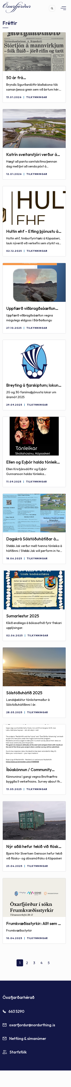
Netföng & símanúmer (27, 1038)
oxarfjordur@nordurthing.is (32, 1024)
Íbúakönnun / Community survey (29, 769)
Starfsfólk (18, 1052)
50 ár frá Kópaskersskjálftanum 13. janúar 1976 (29, 77)
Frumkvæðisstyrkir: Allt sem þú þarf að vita (34, 923)
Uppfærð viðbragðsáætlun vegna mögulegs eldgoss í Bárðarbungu (30, 308)
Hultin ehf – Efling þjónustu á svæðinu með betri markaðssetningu (32, 231)
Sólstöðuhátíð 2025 (24, 692)
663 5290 (16, 1011)
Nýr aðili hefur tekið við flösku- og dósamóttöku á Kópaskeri (34, 846)
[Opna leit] (52, 8)
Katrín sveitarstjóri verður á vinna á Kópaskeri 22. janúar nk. (32, 154)
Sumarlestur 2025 (22, 615)
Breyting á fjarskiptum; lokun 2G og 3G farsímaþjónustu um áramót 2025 (33, 385)
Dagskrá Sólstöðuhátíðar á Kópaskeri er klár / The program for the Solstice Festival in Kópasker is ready (32, 539)
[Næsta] (56, 964)
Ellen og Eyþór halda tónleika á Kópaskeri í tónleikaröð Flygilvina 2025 (32, 462)
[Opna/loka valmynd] (61, 8)
